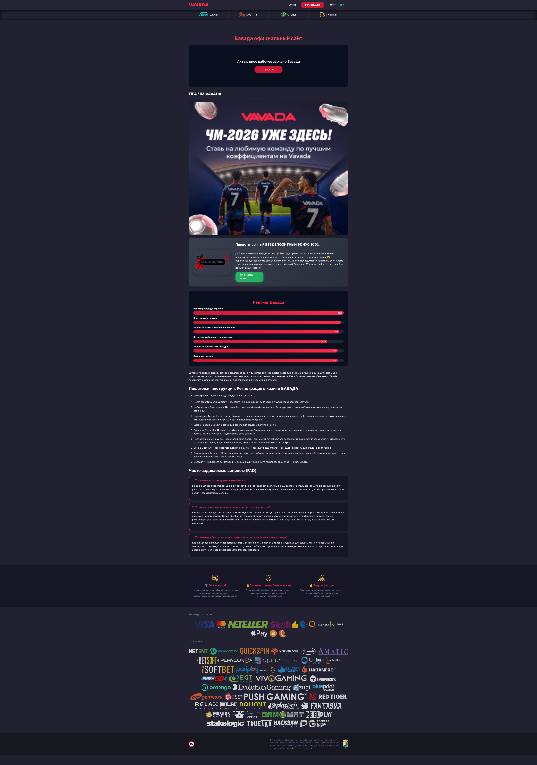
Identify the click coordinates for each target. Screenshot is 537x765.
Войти (292, 5)
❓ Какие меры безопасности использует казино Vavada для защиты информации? (241, 537)
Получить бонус (246, 277)
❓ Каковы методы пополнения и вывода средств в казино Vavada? (232, 507)
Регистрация (312, 5)
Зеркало (268, 69)
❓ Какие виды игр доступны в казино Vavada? (221, 480)
